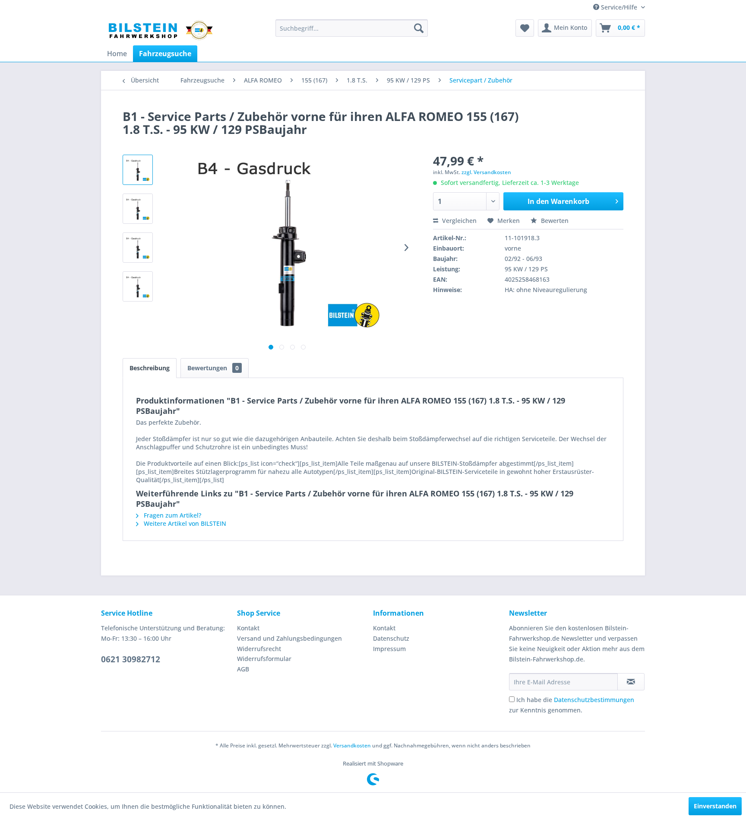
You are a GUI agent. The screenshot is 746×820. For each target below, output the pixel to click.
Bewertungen (213, 368)
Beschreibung (150, 368)
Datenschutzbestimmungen (594, 700)
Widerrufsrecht (259, 649)
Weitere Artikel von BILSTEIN (184, 523)
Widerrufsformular (264, 659)
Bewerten (554, 220)
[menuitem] (351, 28)
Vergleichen (458, 220)
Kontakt (248, 628)
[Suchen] (419, 28)
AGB (243, 669)
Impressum (389, 649)
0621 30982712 (130, 659)
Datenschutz (391, 638)
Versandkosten (352, 745)
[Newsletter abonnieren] (631, 681)
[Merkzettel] (524, 28)
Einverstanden (715, 806)
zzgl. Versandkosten (486, 172)
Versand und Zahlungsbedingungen (289, 638)
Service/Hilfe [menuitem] (619, 7)
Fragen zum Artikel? (171, 515)
